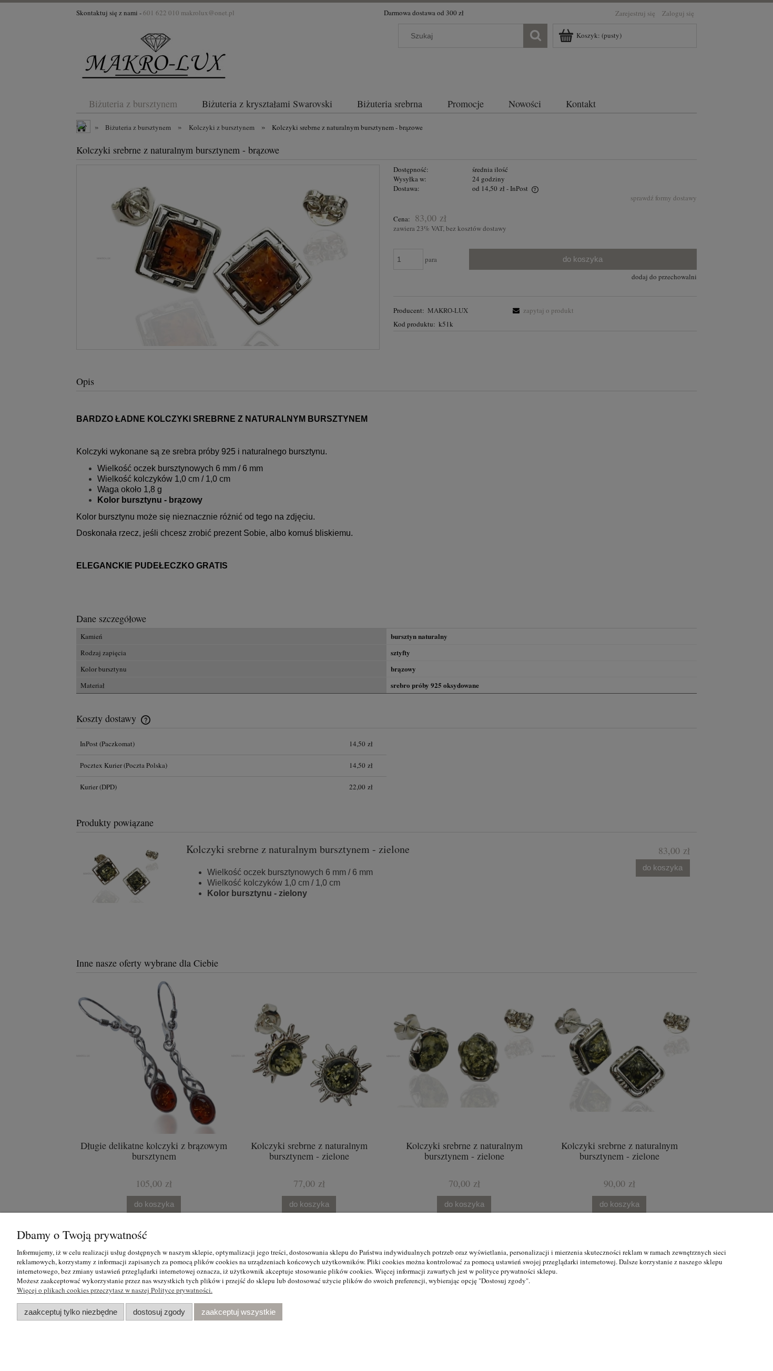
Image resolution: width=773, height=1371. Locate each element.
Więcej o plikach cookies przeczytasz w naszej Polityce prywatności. (114, 1290)
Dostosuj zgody (159, 1311)
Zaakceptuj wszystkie (238, 1311)
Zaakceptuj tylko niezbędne (70, 1311)
